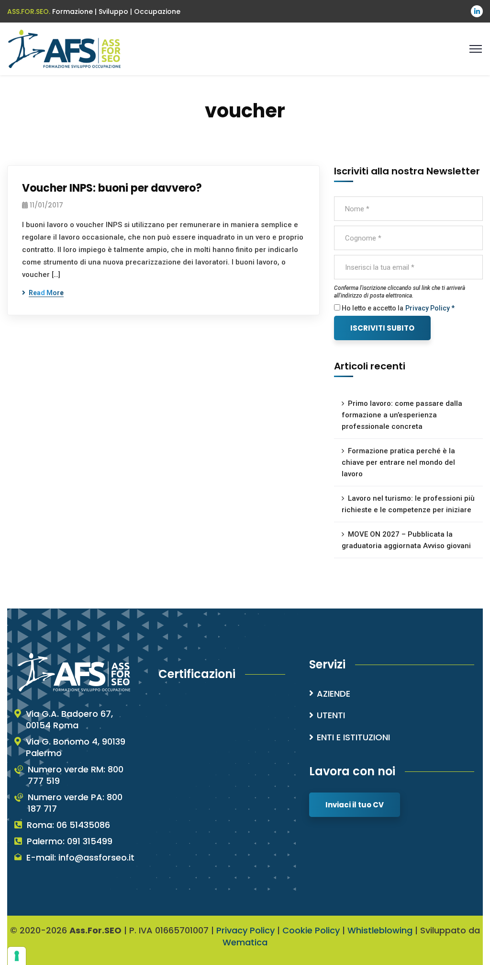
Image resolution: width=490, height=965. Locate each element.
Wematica (245, 942)
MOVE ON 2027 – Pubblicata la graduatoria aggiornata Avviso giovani (406, 540)
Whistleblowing (379, 930)
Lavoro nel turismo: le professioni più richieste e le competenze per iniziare (408, 504)
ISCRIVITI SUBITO (382, 328)
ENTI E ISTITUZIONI (353, 737)
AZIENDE (333, 694)
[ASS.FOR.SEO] (64, 48)
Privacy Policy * (430, 308)
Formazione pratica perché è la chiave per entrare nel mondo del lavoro (398, 462)
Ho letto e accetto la (371, 308)
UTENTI (331, 715)
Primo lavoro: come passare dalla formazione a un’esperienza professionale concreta (402, 415)
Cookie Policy (311, 930)
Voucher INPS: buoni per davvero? (112, 188)
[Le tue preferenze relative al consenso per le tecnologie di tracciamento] (17, 956)
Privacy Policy (245, 930)
